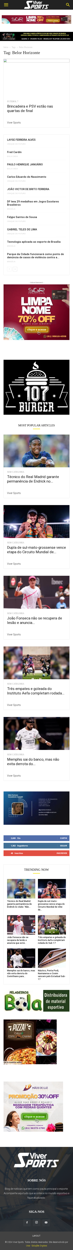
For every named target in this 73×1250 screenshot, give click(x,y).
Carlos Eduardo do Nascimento (26, 176)
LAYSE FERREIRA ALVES (21, 139)
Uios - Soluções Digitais (36, 1245)
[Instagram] (36, 1222)
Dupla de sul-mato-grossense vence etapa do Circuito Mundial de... (36, 549)
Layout (36, 1236)
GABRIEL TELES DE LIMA (22, 229)
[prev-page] (9, 269)
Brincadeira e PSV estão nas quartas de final (30, 108)
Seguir (63, 845)
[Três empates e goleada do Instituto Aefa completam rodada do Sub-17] (36, 662)
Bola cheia (12, 156)
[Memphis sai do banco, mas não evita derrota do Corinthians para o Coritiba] (36, 733)
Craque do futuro (16, 144)
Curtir (63, 838)
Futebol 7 (12, 101)
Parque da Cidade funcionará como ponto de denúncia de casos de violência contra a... (35, 256)
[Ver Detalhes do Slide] (36, 387)
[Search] (68, 5)
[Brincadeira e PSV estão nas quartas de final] (36, 78)
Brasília (11, 209)
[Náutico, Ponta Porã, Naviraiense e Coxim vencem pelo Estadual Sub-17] (52, 958)
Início (6, 47)
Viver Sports (14, 122)
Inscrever (62, 853)
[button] (6, 5)
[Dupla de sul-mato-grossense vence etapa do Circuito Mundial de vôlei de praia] (36, 521)
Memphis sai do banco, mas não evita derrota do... (33, 761)
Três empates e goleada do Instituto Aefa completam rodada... (35, 691)
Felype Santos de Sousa (22, 217)
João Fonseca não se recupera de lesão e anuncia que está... (17, 940)
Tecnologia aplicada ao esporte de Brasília (34, 241)
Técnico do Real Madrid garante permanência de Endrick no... (33, 479)
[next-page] (15, 269)
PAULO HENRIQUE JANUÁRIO (25, 164)
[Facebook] (26, 1222)
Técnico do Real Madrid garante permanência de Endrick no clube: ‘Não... (19, 904)
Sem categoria (15, 472)
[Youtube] (46, 1222)
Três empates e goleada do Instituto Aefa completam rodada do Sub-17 (52, 940)
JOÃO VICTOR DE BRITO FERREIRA (28, 189)
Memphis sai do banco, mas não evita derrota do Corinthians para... (21, 973)
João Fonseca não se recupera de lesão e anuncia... (34, 620)
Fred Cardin (14, 152)
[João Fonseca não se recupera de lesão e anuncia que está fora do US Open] (36, 592)
